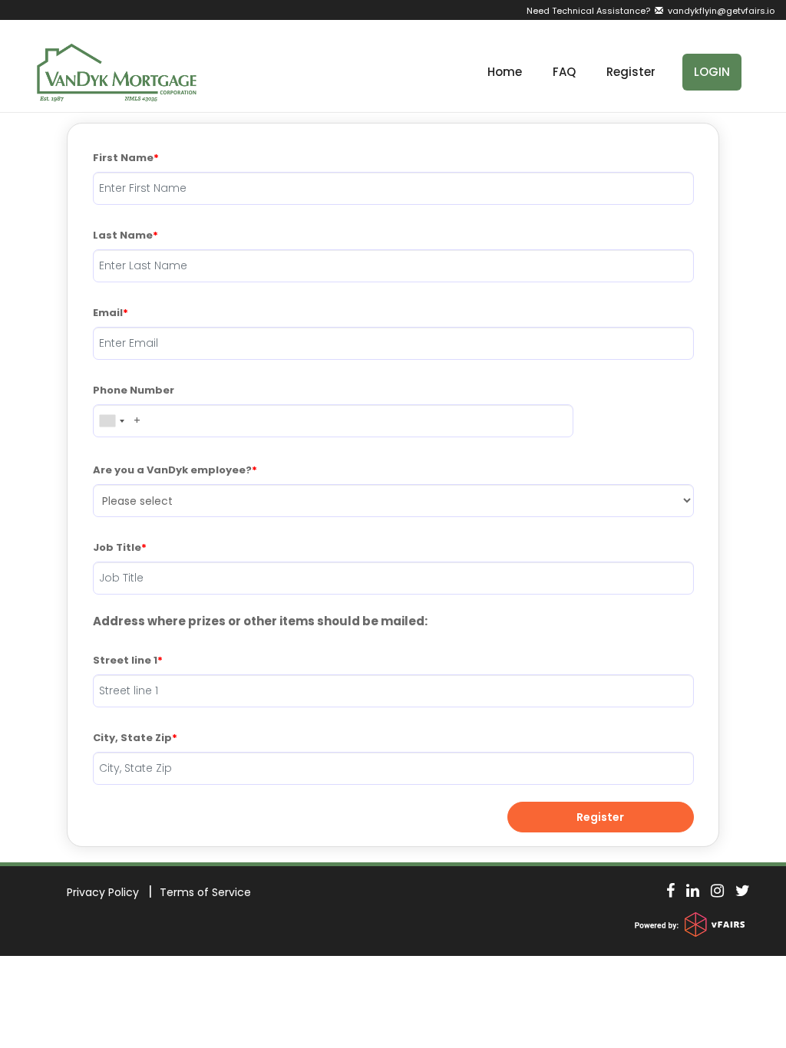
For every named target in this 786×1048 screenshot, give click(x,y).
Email (108, 312)
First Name (123, 157)
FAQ (564, 72)
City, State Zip (132, 737)
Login (712, 72)
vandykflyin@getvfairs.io (718, 11)
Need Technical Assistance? (650, 11)
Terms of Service (205, 892)
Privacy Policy (103, 892)
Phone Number (133, 390)
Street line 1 (125, 660)
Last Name (123, 235)
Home (504, 72)
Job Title (117, 547)
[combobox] (111, 421)
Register (631, 72)
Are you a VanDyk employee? (172, 470)
